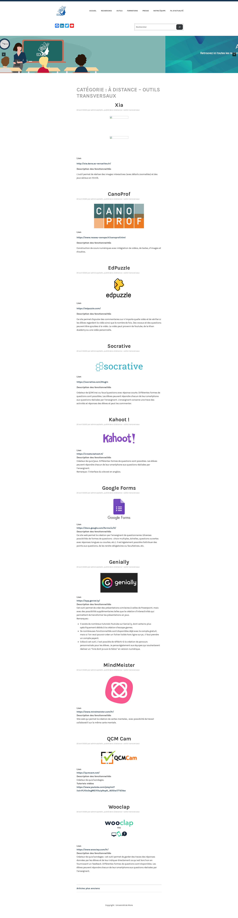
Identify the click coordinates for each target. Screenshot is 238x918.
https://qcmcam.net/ (88, 772)
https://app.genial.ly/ (88, 600)
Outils (119, 11)
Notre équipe (159, 11)
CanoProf (119, 194)
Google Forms (119, 488)
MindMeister (119, 665)
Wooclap (119, 807)
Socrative (119, 346)
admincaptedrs (97, 110)
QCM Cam (119, 739)
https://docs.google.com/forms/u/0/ (96, 528)
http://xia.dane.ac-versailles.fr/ (94, 163)
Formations (132, 11)
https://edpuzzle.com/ (89, 308)
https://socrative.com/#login (92, 382)
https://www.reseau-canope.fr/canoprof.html (101, 237)
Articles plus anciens (88, 888)
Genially (119, 562)
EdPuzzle (119, 268)
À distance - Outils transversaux (126, 110)
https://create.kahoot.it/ (90, 453)
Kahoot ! (119, 419)
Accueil (92, 11)
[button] (4, 54)
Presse (146, 11)
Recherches (106, 11)
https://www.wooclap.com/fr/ (92, 849)
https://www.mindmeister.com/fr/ (95, 711)
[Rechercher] (179, 27)
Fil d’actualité (176, 11)
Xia (119, 105)
